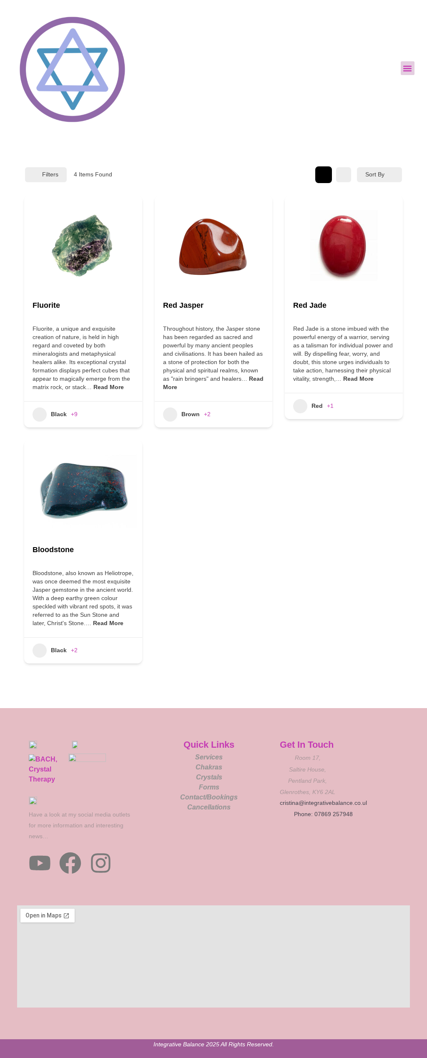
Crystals (209, 777)
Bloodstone (53, 549)
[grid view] (323, 174)
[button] (407, 68)
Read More (108, 387)
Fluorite (46, 305)
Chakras (209, 767)
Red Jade (310, 305)
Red (317, 405)
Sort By (374, 174)
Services (209, 757)
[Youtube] (40, 863)
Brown (190, 414)
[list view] (343, 174)
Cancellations (209, 807)
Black (59, 414)
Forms (209, 787)
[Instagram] (101, 863)
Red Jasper (183, 305)
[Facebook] (70, 863)
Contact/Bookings (209, 797)
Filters (50, 174)
